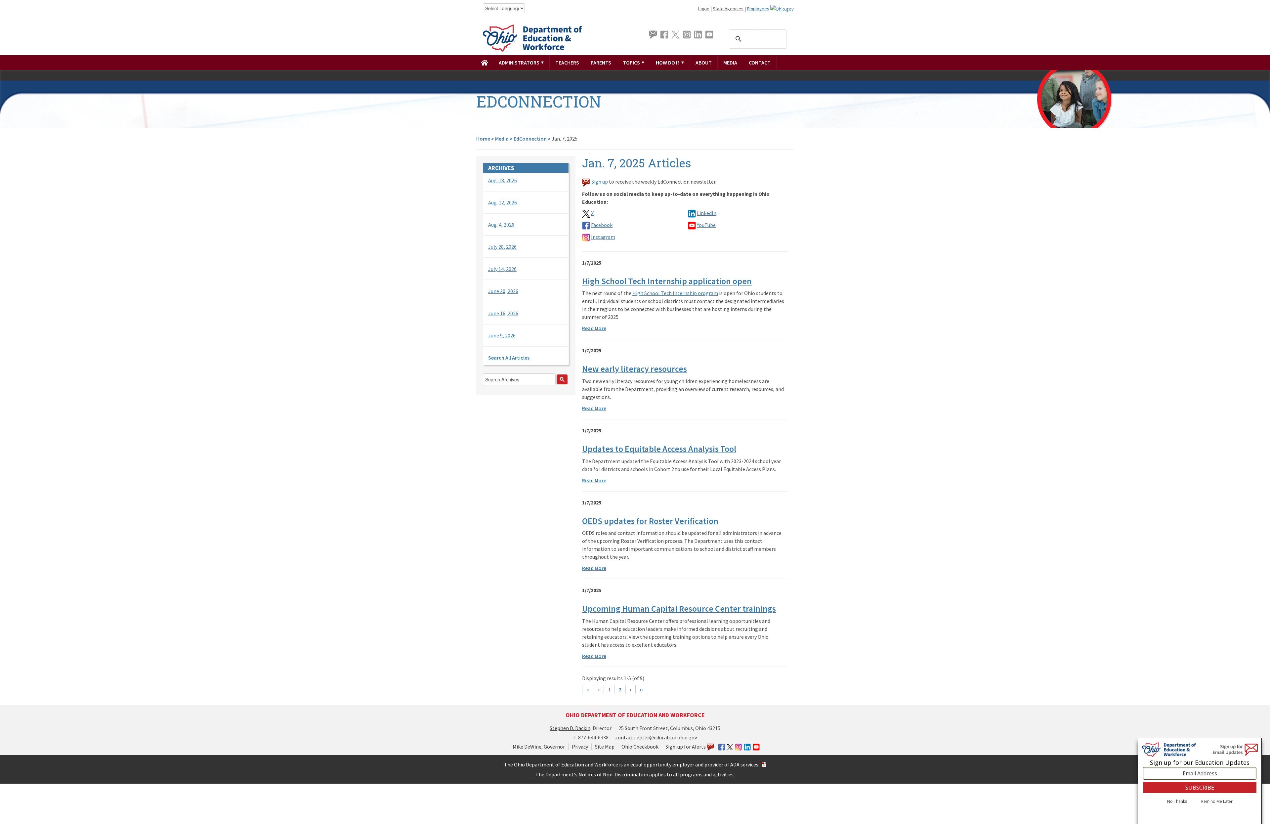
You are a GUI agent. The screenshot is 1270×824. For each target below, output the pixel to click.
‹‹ (588, 689)
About (704, 62)
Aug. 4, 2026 (501, 224)
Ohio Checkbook (639, 746)
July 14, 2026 (502, 269)
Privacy (580, 746)
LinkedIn (706, 213)
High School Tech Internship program (675, 293)
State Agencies (728, 9)
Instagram (603, 237)
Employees (758, 9)
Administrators (519, 62)
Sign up (599, 181)
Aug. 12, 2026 (502, 202)
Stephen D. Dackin (570, 728)
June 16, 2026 (503, 313)
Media (730, 62)
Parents (601, 62)
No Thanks (1177, 801)
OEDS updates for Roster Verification (650, 520)
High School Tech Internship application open (667, 281)
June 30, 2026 (503, 291)
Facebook (602, 225)
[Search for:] (526, 381)
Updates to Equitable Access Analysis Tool (659, 448)
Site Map (604, 746)
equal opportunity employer (662, 764)
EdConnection (530, 138)
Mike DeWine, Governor (539, 746)
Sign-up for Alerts (686, 746)
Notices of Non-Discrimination (613, 774)
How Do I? (668, 62)
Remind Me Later (1217, 801)
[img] (484, 62)
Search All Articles (508, 357)
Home (483, 138)
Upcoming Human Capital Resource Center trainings (679, 608)
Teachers (567, 62)
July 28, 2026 (502, 246)
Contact (760, 62)
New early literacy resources (634, 368)
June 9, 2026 (502, 335)
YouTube (706, 225)
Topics (632, 62)
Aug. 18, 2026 (502, 180)
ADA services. (744, 764)
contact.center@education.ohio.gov (656, 737)
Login (703, 9)
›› (641, 689)
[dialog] (1200, 781)
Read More (594, 328)
